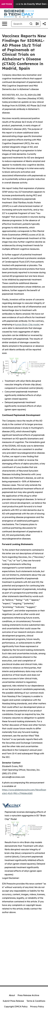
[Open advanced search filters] (37, 24)
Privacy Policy (37, 1006)
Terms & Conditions (35, 1001)
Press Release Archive (28, 995)
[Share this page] (44, 23)
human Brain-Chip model (27, 324)
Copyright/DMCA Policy (16, 1006)
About (12, 995)
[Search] (31, 24)
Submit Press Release (13, 1001)
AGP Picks (7, 4)
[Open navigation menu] (4, 23)
